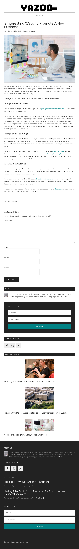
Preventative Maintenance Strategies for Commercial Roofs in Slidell (35, 413)
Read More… (64, 297)
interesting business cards (44, 179)
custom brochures (58, 151)
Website (6, 268)
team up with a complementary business (53, 154)
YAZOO (39, 8)
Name (6, 247)
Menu (41, 15)
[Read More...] (33, 486)
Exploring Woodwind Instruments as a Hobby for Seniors (29, 381)
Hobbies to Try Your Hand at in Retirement (26, 481)
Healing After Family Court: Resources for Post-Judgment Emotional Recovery (34, 492)
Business (14, 201)
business (58, 189)
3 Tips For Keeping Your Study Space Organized (25, 435)
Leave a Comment (29, 31)
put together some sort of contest (52, 109)
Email (6, 257)
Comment (8, 221)
